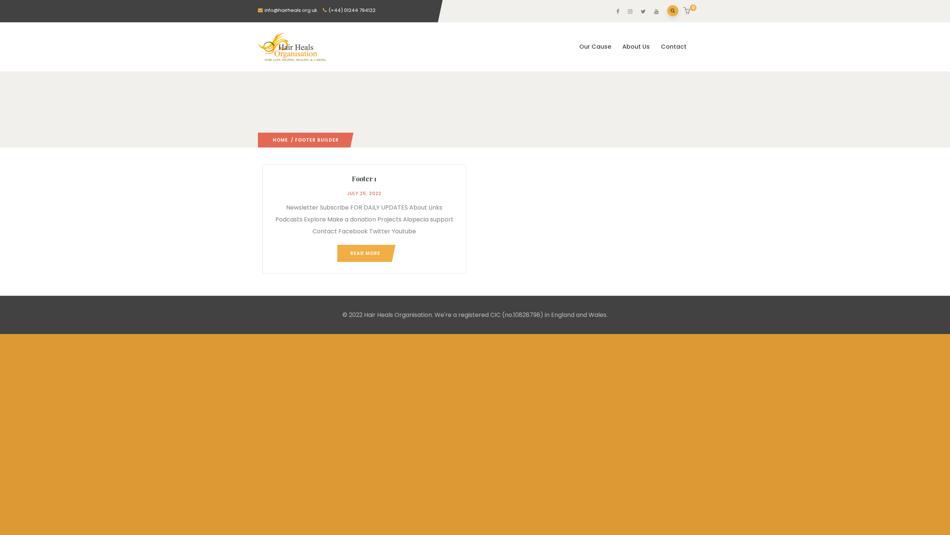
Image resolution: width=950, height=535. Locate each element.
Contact (674, 46)
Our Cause (595, 46)
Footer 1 (364, 178)
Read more (365, 253)
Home (280, 140)
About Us (636, 46)
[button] (688, 11)
